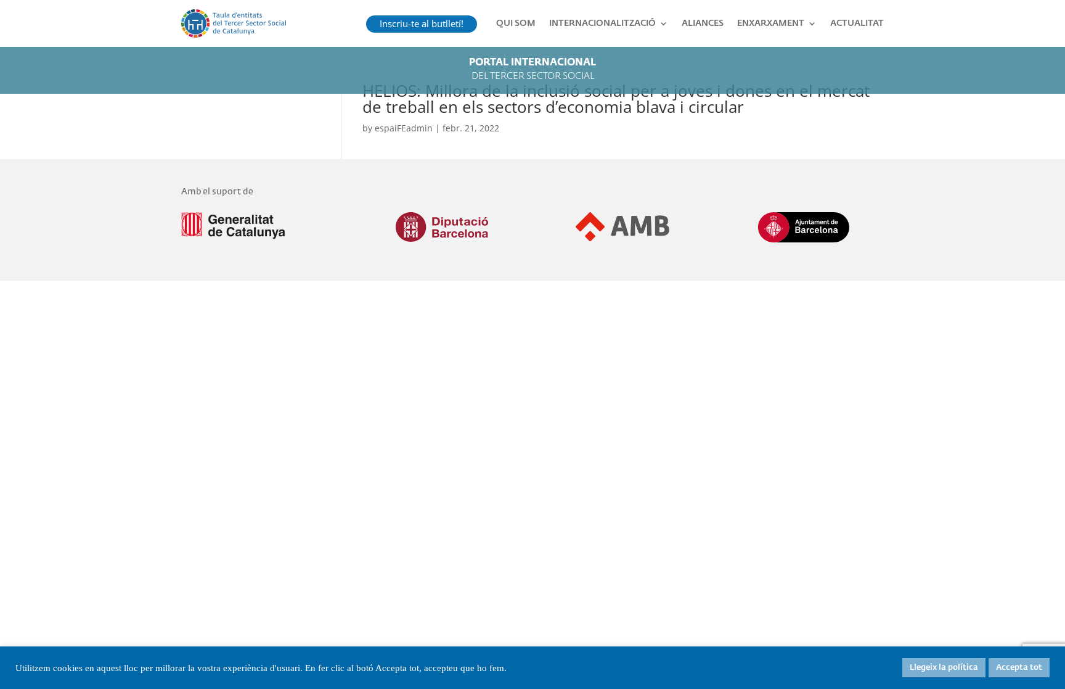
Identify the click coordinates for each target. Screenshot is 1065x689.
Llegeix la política (944, 668)
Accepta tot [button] (1019, 668)
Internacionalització (602, 23)
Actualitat (857, 23)
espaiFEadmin (404, 128)
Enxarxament (770, 23)
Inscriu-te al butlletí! (421, 23)
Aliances (703, 23)
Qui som (516, 23)
